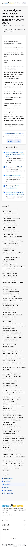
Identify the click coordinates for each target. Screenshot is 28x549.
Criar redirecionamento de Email (9, 326)
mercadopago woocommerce (9, 397)
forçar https (5, 364)
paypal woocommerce (15, 419)
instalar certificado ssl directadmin (10, 385)
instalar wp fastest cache (8, 390)
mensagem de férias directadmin (10, 394)
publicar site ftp (17, 431)
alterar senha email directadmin (9, 250)
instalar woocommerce (16, 387)
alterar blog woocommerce (16, 238)
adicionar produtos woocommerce (10, 234)
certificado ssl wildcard (7, 277)
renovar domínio (6, 447)
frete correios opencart (14, 364)
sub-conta (22, 461)
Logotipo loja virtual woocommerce (10, 392)
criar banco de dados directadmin (10, 312)
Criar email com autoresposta (9, 319)
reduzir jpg (13, 442)
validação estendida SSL (18, 465)
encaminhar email (6, 353)
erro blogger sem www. (16, 355)
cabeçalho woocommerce (19, 266)
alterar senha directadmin (8, 248)
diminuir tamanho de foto (16, 337)
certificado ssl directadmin (8, 271)
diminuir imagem (6, 337)
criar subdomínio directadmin (9, 328)
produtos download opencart (9, 429)
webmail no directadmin (8, 468)
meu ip (18, 397)
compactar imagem (7, 296)
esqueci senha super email (8, 358)
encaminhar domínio (18, 351)
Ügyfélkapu (4, 25)
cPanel (17, 305)
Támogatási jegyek (8, 478)
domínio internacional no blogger (10, 344)
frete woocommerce (21, 367)
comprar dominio (6, 298)
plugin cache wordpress (8, 426)
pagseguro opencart (18, 417)
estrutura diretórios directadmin (9, 360)
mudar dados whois (16, 399)
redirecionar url (6, 440)
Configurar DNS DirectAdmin (8, 305)
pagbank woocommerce (8, 417)
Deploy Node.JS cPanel (7, 335)
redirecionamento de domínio (9, 433)
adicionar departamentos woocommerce (11, 218)
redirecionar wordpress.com (17, 440)
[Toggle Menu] (2, 3)
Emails (4, 27)
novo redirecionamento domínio (9, 413)
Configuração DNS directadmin (9, 303)
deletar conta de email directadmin (10, 330)
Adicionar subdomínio (17, 236)
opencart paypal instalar (17, 415)
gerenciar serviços (18, 374)
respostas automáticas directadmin (10, 449)
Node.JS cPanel (20, 406)
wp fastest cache (6, 470)
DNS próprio (16, 339)
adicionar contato (6, 216)
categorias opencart (12, 268)
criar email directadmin (7, 321)
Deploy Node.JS (17, 332)
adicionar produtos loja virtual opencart (11, 232)
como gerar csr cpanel (7, 287)
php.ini (15, 424)
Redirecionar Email (6, 438)
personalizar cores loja (7, 424)
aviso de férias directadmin (8, 261)
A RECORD (5, 209)
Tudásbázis (10, 25)
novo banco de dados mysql (8, 408)
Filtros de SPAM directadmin (8, 362)
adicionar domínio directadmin (9, 220)
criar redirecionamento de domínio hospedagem (13, 323)
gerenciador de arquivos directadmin (10, 371)
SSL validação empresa (7, 458)
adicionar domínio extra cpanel (9, 222)
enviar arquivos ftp (6, 355)
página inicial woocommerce (9, 422)
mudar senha (11, 401)
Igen (11, 141)
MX (18, 403)
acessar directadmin (12, 209)
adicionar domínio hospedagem (9, 227)
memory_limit (22, 392)
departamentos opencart (8, 332)
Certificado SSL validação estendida (10, 275)
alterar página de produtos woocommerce (11, 245)
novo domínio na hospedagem (9, 410)
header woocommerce (7, 376)
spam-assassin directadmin (8, 454)
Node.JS (14, 406)
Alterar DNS (5, 241)
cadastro (4, 268)
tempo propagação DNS (8, 463)
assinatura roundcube (7, 257)
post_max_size (17, 426)
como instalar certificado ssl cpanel (10, 289)
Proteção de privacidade (8, 431)
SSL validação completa (7, 456)
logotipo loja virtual (18, 390)
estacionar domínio (20, 358)
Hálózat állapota (8, 490)
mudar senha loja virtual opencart (9, 403)
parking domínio (6, 419)
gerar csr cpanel (6, 369)
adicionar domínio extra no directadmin (11, 225)
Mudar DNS (5, 401)
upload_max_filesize (7, 465)
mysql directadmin (6, 406)
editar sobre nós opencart (8, 346)
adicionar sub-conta (7, 236)
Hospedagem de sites (18, 25)
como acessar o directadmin (9, 280)
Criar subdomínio (21, 326)
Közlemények (7, 481)
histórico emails (17, 376)
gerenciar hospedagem (7, 374)
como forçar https (16, 284)
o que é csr (20, 413)
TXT (23, 463)
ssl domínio (18, 454)
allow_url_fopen (6, 238)
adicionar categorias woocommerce (10, 213)
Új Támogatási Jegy (8, 493)
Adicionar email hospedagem (9, 229)
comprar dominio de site (8, 300)
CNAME (15, 277)
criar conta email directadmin (9, 316)
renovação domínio (18, 445)
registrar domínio (20, 442)
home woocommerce (7, 378)
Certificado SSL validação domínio (10, 273)
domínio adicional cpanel (8, 342)
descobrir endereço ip (18, 335)
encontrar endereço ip (16, 353)
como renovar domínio (7, 293)
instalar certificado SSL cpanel (9, 383)
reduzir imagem (6, 442)
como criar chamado (7, 284)
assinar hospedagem (7, 254)
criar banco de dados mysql (8, 314)
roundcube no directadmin (8, 452)
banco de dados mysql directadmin (10, 264)
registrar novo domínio (7, 445)
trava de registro (17, 463)
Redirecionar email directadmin (18, 438)
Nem (19, 141)
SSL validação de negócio (19, 456)
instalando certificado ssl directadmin (10, 381)
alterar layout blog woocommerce (16, 241)
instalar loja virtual (6, 387)
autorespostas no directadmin (9, 259)
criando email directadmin (8, 307)
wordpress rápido (18, 468)
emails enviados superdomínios (9, 348)
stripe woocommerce (13, 461)
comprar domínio (16, 296)
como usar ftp (17, 293)
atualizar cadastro (17, 257)
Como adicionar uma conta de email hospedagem (13, 282)
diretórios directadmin (7, 339)
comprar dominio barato (17, 298)
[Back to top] (14, 541)
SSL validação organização (19, 458)
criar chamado (19, 314)
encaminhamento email (8, 351)
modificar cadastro (6, 399)
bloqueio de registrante (7, 266)
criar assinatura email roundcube (9, 309)
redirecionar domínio (20, 436)
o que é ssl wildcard (7, 415)
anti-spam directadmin (19, 252)
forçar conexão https (20, 362)
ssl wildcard (5, 461)
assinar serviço (16, 254)
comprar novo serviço (19, 300)
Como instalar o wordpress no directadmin (11, 291)
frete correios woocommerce (9, 367)
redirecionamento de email (8, 436)
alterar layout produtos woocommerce (10, 243)
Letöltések (6, 487)
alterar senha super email (8, 252)
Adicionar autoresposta (7, 211)
